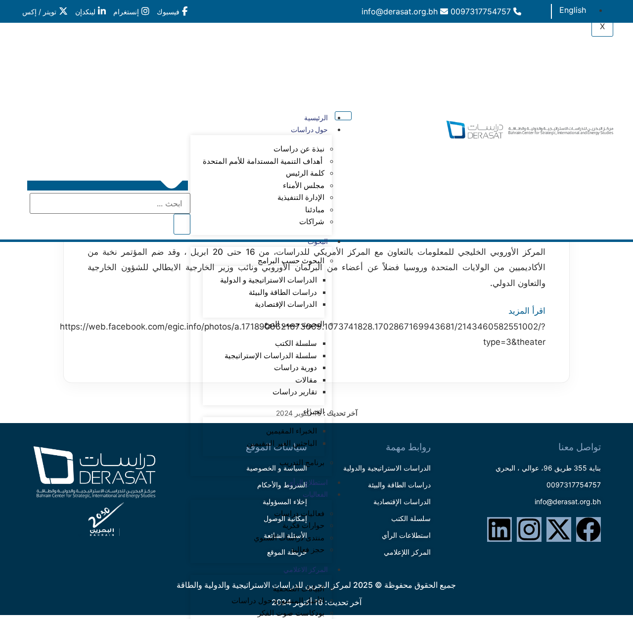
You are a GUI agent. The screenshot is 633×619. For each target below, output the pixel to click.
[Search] (182, 224)
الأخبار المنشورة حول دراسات (277, 600)
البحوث (318, 241)
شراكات (311, 221)
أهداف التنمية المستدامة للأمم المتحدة (263, 161)
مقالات (306, 380)
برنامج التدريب (301, 462)
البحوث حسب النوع (294, 324)
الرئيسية (316, 118)
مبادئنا (314, 209)
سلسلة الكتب (296, 343)
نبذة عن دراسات (298, 148)
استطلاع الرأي (308, 482)
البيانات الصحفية (298, 588)
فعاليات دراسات (299, 513)
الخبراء (313, 411)
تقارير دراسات (294, 391)
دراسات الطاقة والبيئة (283, 292)
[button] (107, 185)
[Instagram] (529, 529)
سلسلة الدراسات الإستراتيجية (271, 355)
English (572, 10)
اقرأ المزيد (526, 311)
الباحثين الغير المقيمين (282, 443)
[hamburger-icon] (604, 8)
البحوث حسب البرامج (291, 260)
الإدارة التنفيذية (300, 197)
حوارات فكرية (303, 525)
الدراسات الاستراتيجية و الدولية (268, 280)
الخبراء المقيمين (291, 431)
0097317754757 (482, 11)
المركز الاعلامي (305, 569)
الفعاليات (315, 494)
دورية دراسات (295, 367)
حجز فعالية (307, 549)
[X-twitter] (558, 529)
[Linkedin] (499, 529)
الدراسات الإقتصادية (286, 304)
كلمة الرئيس (305, 173)
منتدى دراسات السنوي (289, 537)
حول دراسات (309, 130)
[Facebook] (588, 529)
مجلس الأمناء (303, 185)
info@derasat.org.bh (401, 11)
